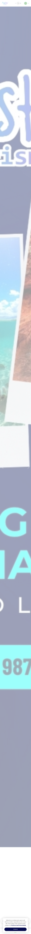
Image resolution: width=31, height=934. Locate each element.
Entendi (15, 929)
